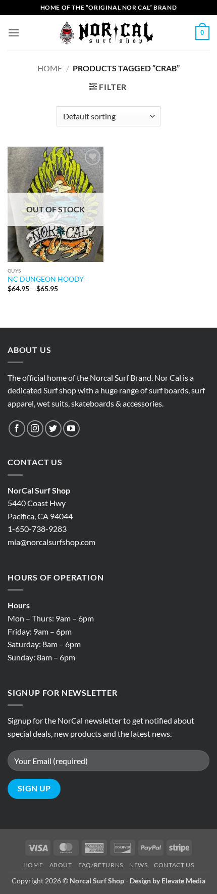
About (60, 865)
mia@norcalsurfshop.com (51, 542)
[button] (14, 32)
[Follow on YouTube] (71, 428)
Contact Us (174, 865)
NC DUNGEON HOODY (46, 279)
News (138, 865)
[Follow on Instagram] (35, 428)
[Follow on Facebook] (17, 428)
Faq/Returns (100, 865)
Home (49, 68)
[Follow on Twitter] (53, 428)
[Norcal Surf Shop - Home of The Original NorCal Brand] (108, 32)
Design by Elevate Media (167, 880)
